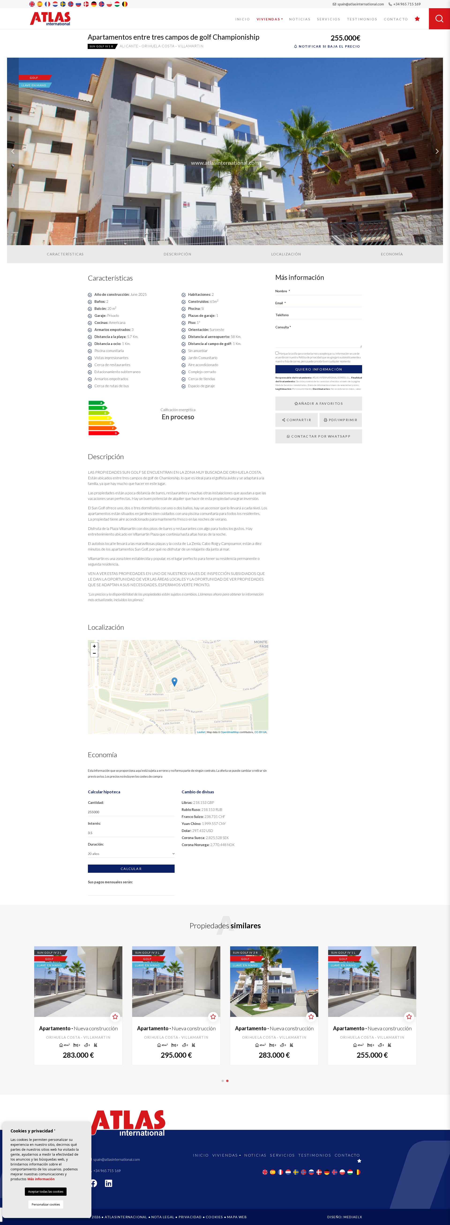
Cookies (214, 1217)
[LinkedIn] (111, 1185)
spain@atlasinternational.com (360, 4)
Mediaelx (353, 1217)
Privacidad (190, 1217)
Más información (41, 1179)
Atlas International (53, 18)
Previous (13, 151)
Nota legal (162, 1217)
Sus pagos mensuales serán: (110, 882)
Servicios (329, 19)
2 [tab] (227, 1081)
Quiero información (318, 369)
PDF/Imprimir (343, 420)
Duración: (96, 844)
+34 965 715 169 (407, 4)
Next (437, 151)
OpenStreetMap (230, 732)
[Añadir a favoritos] (115, 1017)
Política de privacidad (310, 357)
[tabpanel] (78, 1005)
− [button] (94, 653)
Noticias (300, 19)
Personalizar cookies (46, 1204)
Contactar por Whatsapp (320, 436)
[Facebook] (95, 1185)
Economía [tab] (392, 254)
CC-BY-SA (260, 732)
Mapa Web (237, 1217)
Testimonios (362, 19)
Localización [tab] (286, 254)
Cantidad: (96, 802)
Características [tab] (65, 254)
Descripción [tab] (177, 254)
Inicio (242, 19)
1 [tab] (222, 1081)
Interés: (94, 823)
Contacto (396, 19)
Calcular (131, 869)
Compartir (298, 420)
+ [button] (94, 646)
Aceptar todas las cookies (45, 1191)
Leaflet (201, 732)
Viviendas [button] (268, 19)
